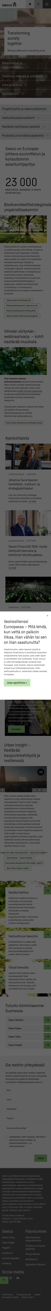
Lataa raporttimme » (17, 682)
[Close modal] (47, 615)
